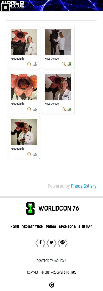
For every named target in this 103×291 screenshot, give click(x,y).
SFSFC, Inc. (68, 272)
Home (14, 227)
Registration (32, 227)
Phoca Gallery (83, 186)
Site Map (85, 227)
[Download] (35, 64)
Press (51, 227)
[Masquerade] (24, 41)
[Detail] (29, 64)
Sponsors (67, 227)
